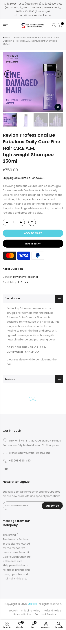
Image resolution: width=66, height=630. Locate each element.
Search (13, 610)
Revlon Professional (25, 277)
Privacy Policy (22, 614)
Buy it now (33, 243)
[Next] (58, 74)
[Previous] (8, 74)
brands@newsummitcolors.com (34, 15)
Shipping (8, 178)
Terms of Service (45, 614)
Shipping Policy (30, 610)
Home (6, 37)
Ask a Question (13, 269)
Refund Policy (52, 610)
